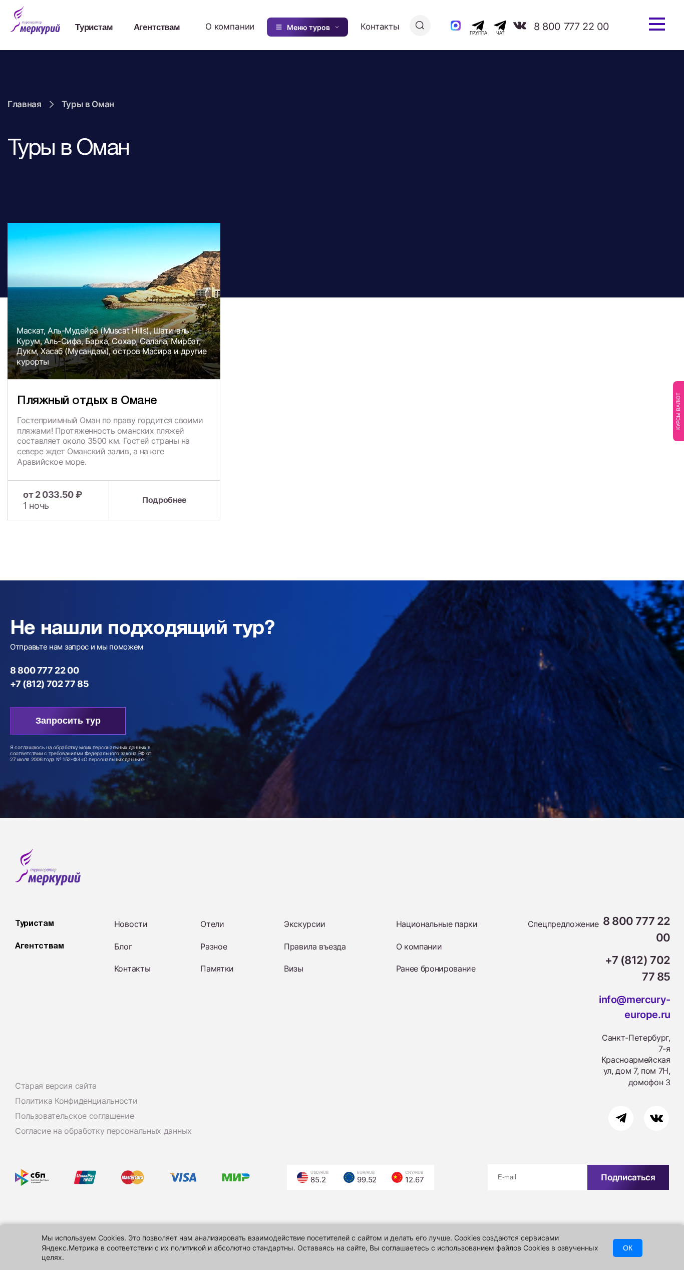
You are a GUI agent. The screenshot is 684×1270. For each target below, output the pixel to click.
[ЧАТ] (494, 26)
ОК (627, 1248)
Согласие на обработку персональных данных (103, 1131)
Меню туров (308, 27)
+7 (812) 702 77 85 (49, 684)
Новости (131, 924)
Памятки (217, 969)
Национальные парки (437, 924)
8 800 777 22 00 (571, 27)
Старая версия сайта (56, 1086)
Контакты (380, 27)
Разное (213, 946)
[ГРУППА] (469, 26)
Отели (212, 924)
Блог (123, 946)
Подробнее (164, 500)
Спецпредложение (563, 924)
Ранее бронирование (436, 969)
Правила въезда (315, 946)
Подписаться (628, 1177)
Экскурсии (304, 924)
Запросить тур (68, 721)
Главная (25, 104)
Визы (293, 969)
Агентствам (157, 27)
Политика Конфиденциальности (76, 1101)
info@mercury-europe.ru (634, 1007)
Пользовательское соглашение (74, 1116)
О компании (229, 27)
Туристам (94, 27)
